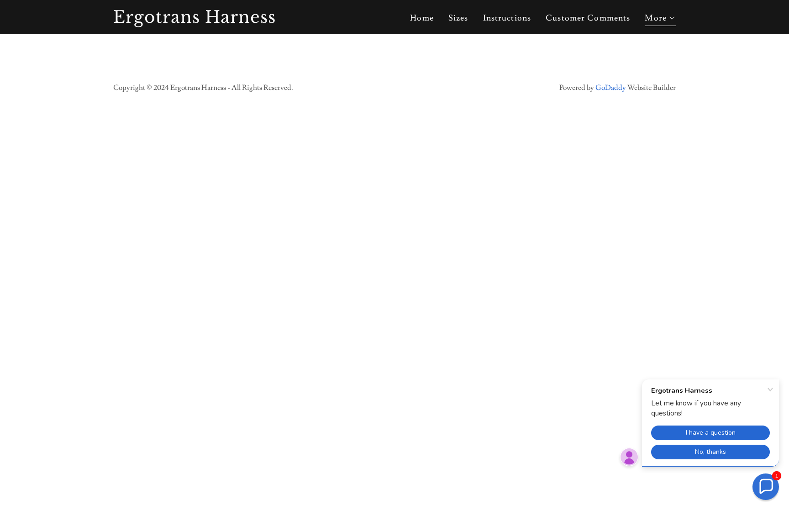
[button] (660, 19)
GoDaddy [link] (610, 87)
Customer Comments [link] (588, 18)
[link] (211, 20)
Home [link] (422, 18)
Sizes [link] (458, 18)
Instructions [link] (507, 18)
